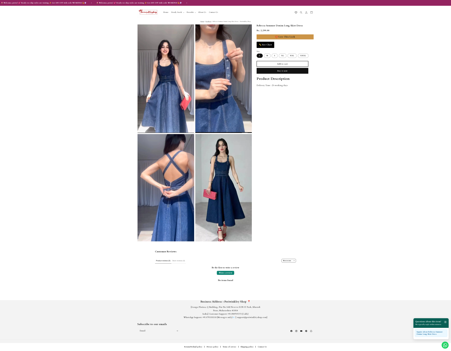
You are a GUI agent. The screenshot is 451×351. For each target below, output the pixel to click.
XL (282, 56)
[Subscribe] (177, 330)
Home (202, 21)
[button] (177, 12)
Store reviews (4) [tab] (178, 261)
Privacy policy (212, 347)
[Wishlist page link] (296, 12)
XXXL (303, 56)
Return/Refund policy (193, 347)
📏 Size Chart (265, 44)
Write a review (225, 273)
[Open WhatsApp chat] (445, 345)
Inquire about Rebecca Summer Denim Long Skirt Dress (430, 333)
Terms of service (229, 347)
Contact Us (262, 347)
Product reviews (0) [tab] (163, 261)
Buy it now (282, 71)
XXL (292, 56)
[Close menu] (445, 322)
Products (208, 21)
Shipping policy (247, 347)
